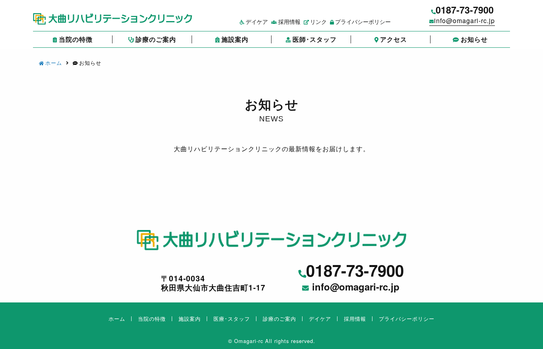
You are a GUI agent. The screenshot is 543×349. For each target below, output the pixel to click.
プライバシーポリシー (363, 21)
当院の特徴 (76, 39)
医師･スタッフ (315, 39)
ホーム (53, 62)
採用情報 (289, 21)
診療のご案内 (156, 39)
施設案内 (234, 39)
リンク (318, 21)
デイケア (257, 21)
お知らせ (474, 39)
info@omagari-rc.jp (464, 20)
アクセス (393, 39)
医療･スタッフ (231, 318)
